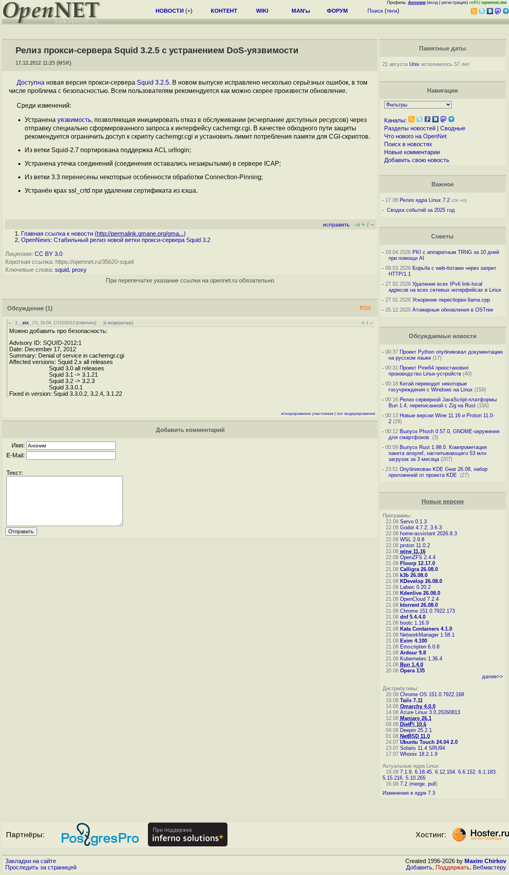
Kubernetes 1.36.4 (421, 659)
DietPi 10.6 (413, 724)
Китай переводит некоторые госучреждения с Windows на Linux (431, 387)
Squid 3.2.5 (153, 82)
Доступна (31, 82)
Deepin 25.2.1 (416, 730)
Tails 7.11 (411, 700)
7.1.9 (406, 772)
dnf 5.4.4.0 (412, 617)
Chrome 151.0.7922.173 (427, 611)
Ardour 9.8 (413, 653)
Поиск (375, 11)
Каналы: (395, 120)
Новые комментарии (412, 152)
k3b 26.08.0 (413, 575)
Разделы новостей (409, 128)
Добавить (419, 867)
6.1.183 (486, 772)
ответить (86, 322)
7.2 (403, 784)
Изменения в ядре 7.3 (409, 793)
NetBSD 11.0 (415, 736)
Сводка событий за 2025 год (421, 210)
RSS (365, 308)
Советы (442, 236)
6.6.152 (466, 772)
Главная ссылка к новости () (103, 233)
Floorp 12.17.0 (417, 563)
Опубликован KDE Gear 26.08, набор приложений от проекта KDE (438, 472)
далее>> (492, 676)
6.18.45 (423, 772)
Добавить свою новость (416, 160)
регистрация (453, 2)
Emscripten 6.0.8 (419, 647)
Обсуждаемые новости (442, 336)
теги (392, 11)
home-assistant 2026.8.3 (428, 533)
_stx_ (25, 322)
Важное (442, 184)
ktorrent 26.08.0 (419, 605)
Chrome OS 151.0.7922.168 (432, 694)
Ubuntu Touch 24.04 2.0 (429, 742)
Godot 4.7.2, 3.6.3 (421, 527)
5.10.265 (415, 778)
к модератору (118, 322)
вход (433, 2)
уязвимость (74, 119)
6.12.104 (445, 772)
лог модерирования (356, 413)
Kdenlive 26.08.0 (420, 593)
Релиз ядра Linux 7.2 (425, 200)
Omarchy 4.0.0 (417, 706)
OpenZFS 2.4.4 (417, 557)
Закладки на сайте (30, 861)
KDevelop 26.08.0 (421, 581)
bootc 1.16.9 (414, 623)
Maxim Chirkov (485, 861)
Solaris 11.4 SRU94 (422, 748)
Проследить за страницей (40, 867)
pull (432, 784)
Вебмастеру (489, 867)
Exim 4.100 (413, 641)
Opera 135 (412, 671)
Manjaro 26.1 (415, 718)
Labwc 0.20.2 (415, 587)
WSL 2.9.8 (412, 539)
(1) (48, 308)
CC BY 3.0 (48, 254)
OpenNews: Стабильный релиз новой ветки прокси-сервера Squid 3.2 (115, 240)
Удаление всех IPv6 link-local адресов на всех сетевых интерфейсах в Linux (445, 287)
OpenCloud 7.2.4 (419, 599)
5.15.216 (392, 778)
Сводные (452, 128)
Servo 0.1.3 (413, 522)
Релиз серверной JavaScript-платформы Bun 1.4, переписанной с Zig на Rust (443, 402)
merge (417, 784)
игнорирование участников (307, 413)
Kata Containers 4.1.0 (426, 629)
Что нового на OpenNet (415, 136)
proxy (79, 270)
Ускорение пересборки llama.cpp (451, 300)
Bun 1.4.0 (411, 665)
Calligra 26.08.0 (419, 569)
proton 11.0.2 (415, 545)
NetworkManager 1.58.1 (427, 635)
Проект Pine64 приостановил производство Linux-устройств (429, 371)
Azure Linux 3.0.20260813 (430, 712)
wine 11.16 (412, 551)
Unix (414, 64)
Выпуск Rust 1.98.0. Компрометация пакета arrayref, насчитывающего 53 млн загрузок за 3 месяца (438, 453)
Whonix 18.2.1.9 (418, 754)
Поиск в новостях (408, 144)
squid (62, 270)
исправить (336, 225)
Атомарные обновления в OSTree (452, 310)
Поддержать (452, 867)
